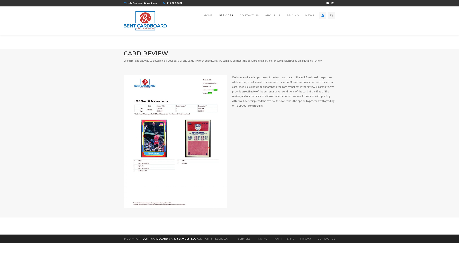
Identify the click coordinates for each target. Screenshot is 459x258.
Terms (289, 238)
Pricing (262, 238)
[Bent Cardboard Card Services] (145, 20)
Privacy (306, 238)
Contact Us (326, 238)
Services (244, 238)
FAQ (276, 238)
